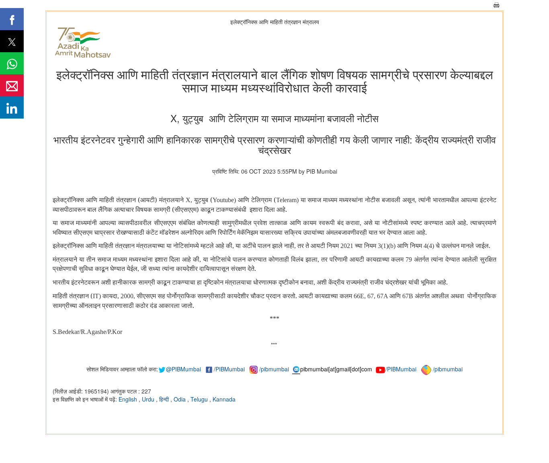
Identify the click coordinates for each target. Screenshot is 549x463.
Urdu (149, 399)
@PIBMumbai (183, 369)
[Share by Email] (12, 85)
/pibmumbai (274, 369)
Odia (180, 399)
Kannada (224, 399)
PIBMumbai (230, 369)
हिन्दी (164, 399)
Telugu (200, 399)
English (129, 399)
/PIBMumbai (400, 369)
